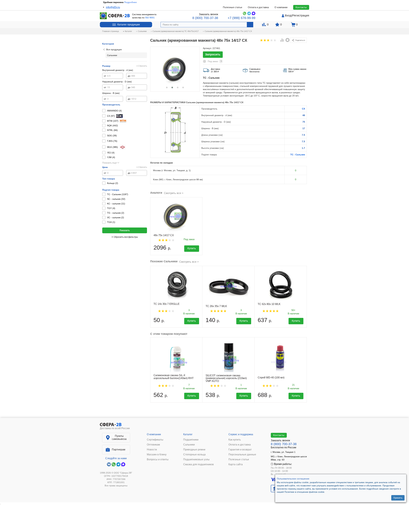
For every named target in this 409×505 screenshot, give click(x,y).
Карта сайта (235, 464)
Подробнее (132, 2)
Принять (397, 498)
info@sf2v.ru (113, 7)
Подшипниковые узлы (196, 459)
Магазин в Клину (156, 454)
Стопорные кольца (194, 454)
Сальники (189, 444)
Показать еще (109, 162)
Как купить (234, 439)
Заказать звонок (208, 14)
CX (303, 108)
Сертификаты (155, 439)
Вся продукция (114, 49)
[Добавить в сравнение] (282, 40)
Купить (191, 248)
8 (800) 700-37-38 (205, 18)
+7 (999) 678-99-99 (241, 18)
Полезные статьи (232, 7)
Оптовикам (153, 444)
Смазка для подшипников (198, 464)
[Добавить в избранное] (287, 40)
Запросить (212, 54)
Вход (288, 15)
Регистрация (300, 15)
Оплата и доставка (258, 7)
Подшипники (190, 439)
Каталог (188, 434)
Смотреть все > (173, 193)
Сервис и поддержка (240, 434)
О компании (280, 7)
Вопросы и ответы (158, 459)
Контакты (301, 7)
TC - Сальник (297, 154)
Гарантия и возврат (240, 449)
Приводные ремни (194, 449)
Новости (152, 449)
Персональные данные (242, 454)
